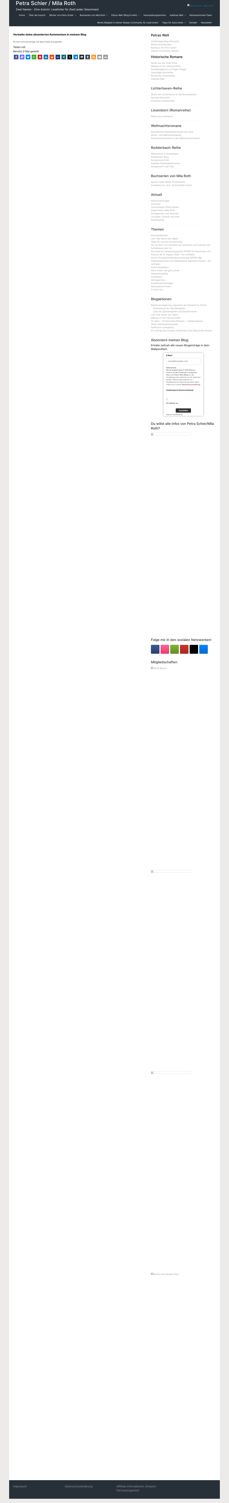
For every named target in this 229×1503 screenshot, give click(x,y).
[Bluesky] (203, 649)
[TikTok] (194, 649)
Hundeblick (156, 276)
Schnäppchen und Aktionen (164, 213)
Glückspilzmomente (161, 286)
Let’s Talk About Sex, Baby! (164, 238)
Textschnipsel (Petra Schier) (165, 207)
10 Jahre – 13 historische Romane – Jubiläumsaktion (177, 321)
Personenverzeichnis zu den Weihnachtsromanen (175, 138)
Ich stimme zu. (172, 403)
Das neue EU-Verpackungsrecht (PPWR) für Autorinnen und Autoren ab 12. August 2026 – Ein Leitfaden (180, 253)
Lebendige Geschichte (162, 72)
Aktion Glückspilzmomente (164, 324)
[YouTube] (184, 649)
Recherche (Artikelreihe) (163, 75)
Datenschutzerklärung (191, 384)
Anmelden (183, 410)
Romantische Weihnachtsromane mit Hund (172, 132)
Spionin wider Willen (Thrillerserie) (168, 182)
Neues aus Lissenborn (162, 116)
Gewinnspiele (157, 220)
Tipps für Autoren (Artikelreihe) (166, 241)
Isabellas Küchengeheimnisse (165, 163)
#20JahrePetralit (159, 235)
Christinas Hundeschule (162, 100)
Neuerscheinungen (160, 200)
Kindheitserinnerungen (162, 283)
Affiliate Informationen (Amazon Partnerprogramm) (136, 1488)
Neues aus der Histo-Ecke (164, 63)
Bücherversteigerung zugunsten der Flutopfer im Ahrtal (178, 305)
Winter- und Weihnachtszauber (166, 135)
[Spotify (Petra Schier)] (174, 649)
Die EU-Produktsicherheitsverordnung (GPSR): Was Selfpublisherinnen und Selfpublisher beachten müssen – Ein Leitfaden (181, 260)
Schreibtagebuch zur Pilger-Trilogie (168, 69)
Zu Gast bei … (158, 289)
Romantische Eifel (160, 160)
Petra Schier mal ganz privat (165, 270)
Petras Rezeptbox (160, 267)
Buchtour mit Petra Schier (164, 47)
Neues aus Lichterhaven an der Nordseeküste (173, 94)
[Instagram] (165, 649)
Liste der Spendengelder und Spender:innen (175, 311)
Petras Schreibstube (161, 44)
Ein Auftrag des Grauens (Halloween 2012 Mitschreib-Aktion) (181, 330)
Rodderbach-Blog (160, 157)
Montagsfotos (158, 280)
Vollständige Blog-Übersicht (165, 41)
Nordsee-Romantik (160, 97)
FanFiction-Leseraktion (162, 327)
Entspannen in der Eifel (162, 166)
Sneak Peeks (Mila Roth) (163, 210)
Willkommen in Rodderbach (164, 153)
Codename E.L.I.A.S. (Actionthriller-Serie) (171, 185)
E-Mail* (169, 355)
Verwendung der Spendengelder (169, 308)
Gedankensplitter (159, 273)
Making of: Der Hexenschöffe (165, 66)
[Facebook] (155, 649)
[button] (16, 57)
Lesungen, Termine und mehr (165, 216)
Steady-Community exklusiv (165, 51)
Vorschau (155, 204)
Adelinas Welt (157, 79)
